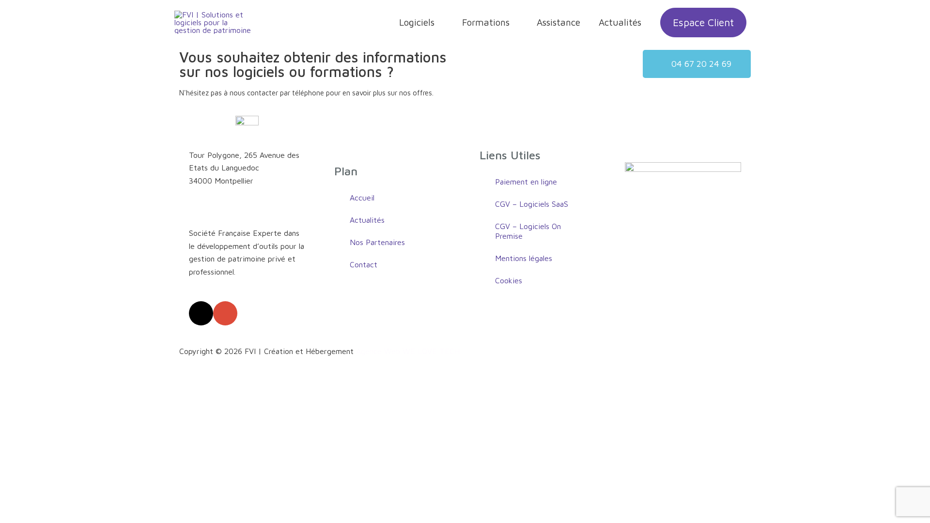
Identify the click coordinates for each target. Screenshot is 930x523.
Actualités (620, 22)
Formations (486, 22)
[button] (697, 64)
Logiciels (416, 22)
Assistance (558, 22)
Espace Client (703, 22)
